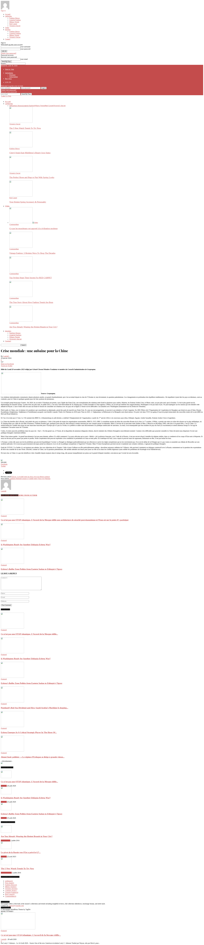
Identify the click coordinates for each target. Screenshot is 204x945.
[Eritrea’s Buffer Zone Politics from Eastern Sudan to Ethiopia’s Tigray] (12, 563)
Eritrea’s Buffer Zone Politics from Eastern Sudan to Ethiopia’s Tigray (31, 569)
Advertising (9, 73)
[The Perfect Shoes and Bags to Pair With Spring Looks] (21, 171)
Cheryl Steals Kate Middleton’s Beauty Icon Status (29, 153)
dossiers (7, 29)
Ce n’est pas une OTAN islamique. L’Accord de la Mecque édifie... (29, 634)
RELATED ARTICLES (9, 495)
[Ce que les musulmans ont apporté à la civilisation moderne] (23, 222)
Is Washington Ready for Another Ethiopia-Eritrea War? (26, 544)
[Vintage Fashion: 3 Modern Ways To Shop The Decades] (21, 247)
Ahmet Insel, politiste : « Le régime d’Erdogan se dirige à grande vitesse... (32, 757)
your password (25, 49)
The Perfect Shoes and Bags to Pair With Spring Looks (31, 177)
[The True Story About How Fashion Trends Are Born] (21, 296)
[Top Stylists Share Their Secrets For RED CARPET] (21, 272)
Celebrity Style (11, 890)
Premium (12, 75)
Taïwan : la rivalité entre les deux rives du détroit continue (30, 477)
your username (25, 47)
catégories (8, 16)
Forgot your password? (8, 53)
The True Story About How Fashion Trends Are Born (31, 302)
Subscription (13, 77)
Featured (4, 516)
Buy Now (8, 79)
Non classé (9, 883)
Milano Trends (14, 22)
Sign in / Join (9, 69)
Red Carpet (13, 24)
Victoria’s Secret (14, 26)
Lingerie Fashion (15, 20)
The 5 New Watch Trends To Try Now (25, 128)
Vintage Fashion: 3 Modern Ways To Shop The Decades (32, 253)
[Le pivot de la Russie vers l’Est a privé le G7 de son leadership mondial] (6, 848)
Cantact (7, 39)
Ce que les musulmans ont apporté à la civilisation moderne (33, 228)
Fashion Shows (14, 18)
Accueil (7, 14)
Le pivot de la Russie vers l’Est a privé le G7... (21, 852)
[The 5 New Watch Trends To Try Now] (21, 122)
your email (24, 59)
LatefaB (6, 356)
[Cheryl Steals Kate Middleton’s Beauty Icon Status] (21, 147)
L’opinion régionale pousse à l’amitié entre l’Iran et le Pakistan (29, 479)
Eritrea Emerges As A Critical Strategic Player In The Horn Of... (29, 732)
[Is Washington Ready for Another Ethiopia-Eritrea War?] (12, 538)
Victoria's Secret (6, 873)
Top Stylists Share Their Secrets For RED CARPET (30, 278)
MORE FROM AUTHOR (27, 495)
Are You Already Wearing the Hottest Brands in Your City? (33, 327)
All (10, 106)
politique (9, 881)
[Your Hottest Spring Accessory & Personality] (21, 196)
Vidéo (7, 28)
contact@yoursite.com (16, 906)
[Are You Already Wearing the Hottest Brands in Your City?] (21, 321)
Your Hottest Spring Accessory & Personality (27, 202)
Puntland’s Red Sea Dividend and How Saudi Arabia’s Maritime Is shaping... (34, 708)
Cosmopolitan (14, 224)
